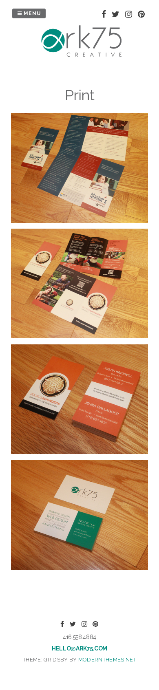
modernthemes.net (107, 660)
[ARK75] (81, 56)
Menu (31, 13)
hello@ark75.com (79, 648)
